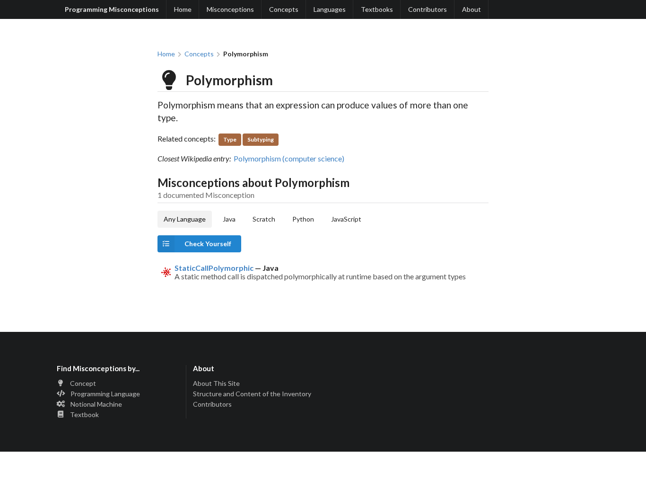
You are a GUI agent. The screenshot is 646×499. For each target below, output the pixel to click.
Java (229, 219)
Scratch (264, 219)
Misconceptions (230, 9)
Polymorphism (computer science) (289, 158)
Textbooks (377, 9)
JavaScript (346, 219)
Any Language (185, 219)
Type (229, 139)
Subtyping (260, 139)
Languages (330, 9)
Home (183, 9)
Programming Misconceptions (112, 9)
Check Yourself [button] (207, 244)
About (471, 9)
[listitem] (323, 272)
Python (303, 219)
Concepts (283, 9)
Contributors (427, 9)
